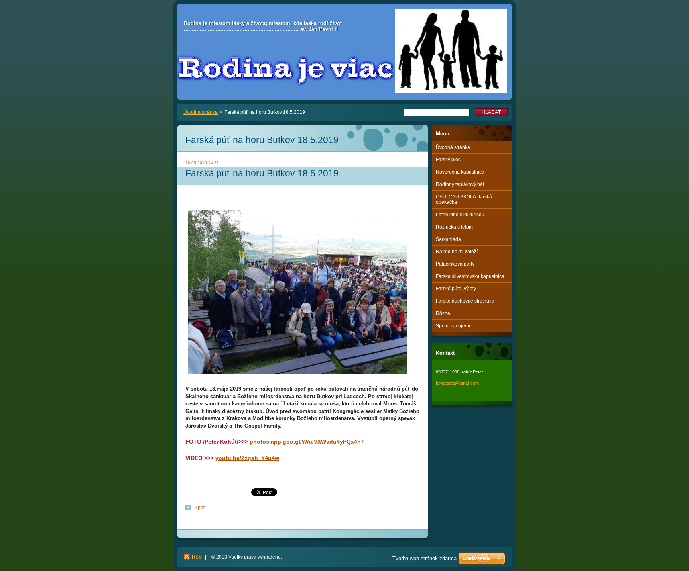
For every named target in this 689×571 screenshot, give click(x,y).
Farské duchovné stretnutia (465, 301)
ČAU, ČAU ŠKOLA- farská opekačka (464, 199)
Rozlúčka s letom (454, 227)
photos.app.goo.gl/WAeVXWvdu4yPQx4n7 (307, 441)
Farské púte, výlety (456, 288)
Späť (200, 507)
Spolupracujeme (454, 326)
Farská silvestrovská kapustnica (470, 276)
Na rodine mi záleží (457, 251)
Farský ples (448, 159)
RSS (197, 557)
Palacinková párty (455, 264)
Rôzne (443, 313)
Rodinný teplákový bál (460, 184)
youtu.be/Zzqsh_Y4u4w (247, 458)
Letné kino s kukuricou (460, 214)
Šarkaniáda (448, 239)
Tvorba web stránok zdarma (424, 558)
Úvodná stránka (200, 112)
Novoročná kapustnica (460, 172)
